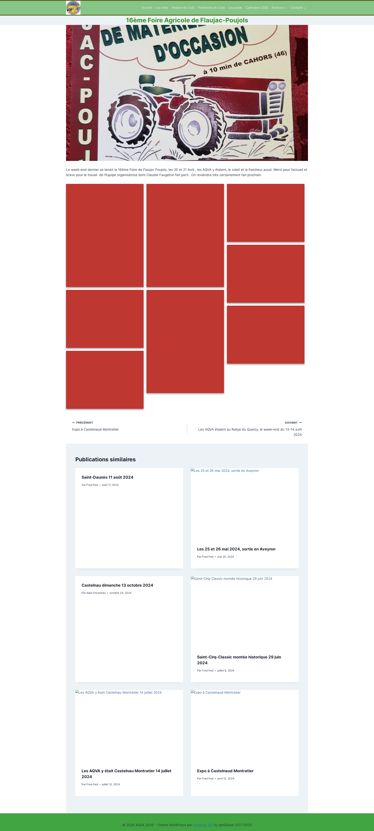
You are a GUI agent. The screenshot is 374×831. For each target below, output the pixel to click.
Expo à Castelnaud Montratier (95, 426)
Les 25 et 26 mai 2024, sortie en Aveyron (236, 549)
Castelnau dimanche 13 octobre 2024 (117, 585)
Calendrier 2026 (257, 7)
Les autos (235, 7)
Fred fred (92, 484)
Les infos (162, 7)
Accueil (147, 7)
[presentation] (245, 504)
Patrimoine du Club (211, 7)
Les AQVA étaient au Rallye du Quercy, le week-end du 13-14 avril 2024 (250, 429)
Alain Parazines (96, 592)
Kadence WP (203, 825)
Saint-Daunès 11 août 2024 (107, 477)
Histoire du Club (183, 7)
